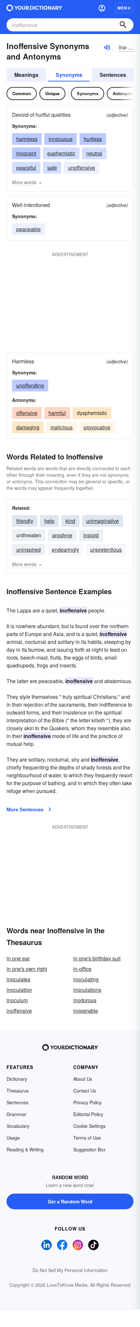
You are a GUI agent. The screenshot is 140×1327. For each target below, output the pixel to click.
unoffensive (81, 167)
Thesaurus (18, 1090)
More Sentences (25, 809)
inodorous (84, 1000)
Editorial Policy (88, 1114)
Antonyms (123, 93)
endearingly (65, 549)
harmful (57, 413)
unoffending (30, 385)
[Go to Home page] (34, 8)
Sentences (113, 74)
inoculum (17, 1000)
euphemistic (61, 153)
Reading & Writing (25, 1149)
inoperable (85, 1010)
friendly (24, 521)
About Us (82, 1079)
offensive (26, 413)
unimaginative (102, 521)
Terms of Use (87, 1137)
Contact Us (84, 1090)
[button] (102, 8)
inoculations (87, 989)
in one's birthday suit (96, 958)
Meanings (26, 74)
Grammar (16, 1114)
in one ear (18, 958)
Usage (13, 1137)
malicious (61, 427)
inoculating (86, 979)
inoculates (18, 979)
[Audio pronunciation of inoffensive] (107, 47)
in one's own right (27, 969)
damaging (27, 427)
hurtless (93, 139)
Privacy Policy (87, 1102)
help (49, 521)
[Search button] (123, 25)
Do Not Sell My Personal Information (70, 1270)
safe (52, 167)
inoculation (19, 989)
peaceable (28, 229)
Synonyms (69, 74)
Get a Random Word (70, 1201)
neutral (94, 153)
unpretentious (106, 549)
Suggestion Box (89, 1149)
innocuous (61, 139)
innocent (26, 153)
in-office (82, 969)
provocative (97, 427)
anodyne (62, 535)
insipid (91, 535)
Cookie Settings (89, 1126)
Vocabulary (18, 1126)
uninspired (28, 549)
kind (70, 521)
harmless (26, 139)
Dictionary (17, 1079)
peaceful (26, 167)
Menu (124, 8)
